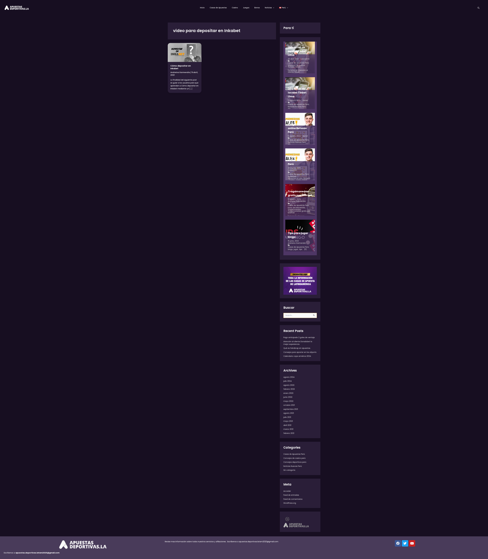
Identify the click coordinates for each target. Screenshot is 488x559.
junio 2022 (287, 397)
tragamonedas (294, 209)
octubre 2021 (289, 405)
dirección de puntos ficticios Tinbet (296, 66)
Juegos (246, 7)
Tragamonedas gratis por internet (299, 212)
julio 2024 (287, 381)
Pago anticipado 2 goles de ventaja (299, 337)
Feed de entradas (291, 495)
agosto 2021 (288, 413)
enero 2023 (288, 393)
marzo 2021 (288, 429)
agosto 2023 (288, 385)
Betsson (306, 178)
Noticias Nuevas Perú (297, 107)
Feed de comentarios (292, 499)
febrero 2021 (288, 433)
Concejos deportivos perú (294, 462)
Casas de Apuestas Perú (298, 63)
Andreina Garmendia (297, 201)
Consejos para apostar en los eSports (299, 352)
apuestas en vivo (295, 178)
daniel (305, 100)
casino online (301, 180)
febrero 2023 (289, 389)
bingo (290, 249)
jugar (296, 249)
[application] (273, 8)
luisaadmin (305, 59)
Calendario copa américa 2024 (297, 356)
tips (300, 249)
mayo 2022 (288, 401)
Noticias (268, 7)
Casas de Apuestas (218, 7)
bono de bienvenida (296, 207)
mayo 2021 (288, 421)
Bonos (257, 7)
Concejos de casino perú (294, 458)
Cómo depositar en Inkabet (180, 67)
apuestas (292, 176)
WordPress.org (289, 503)
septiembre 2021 (290, 409)
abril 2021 (287, 425)
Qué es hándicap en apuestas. (297, 348)
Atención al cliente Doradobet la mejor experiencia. (297, 342)
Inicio (202, 7)
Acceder (287, 491)
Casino (235, 7)
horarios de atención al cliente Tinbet (298, 71)
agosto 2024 (289, 377)
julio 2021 (287, 417)
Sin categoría (289, 470)
